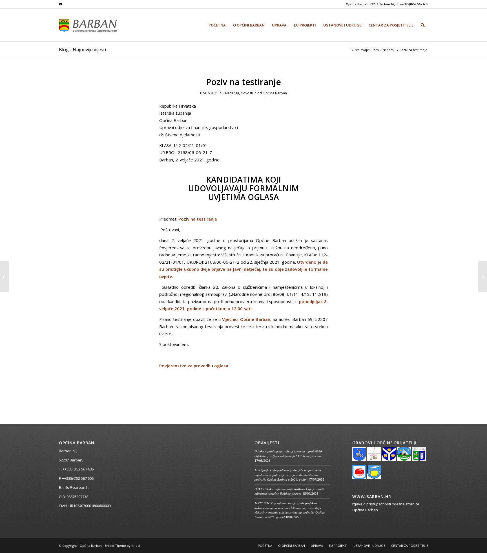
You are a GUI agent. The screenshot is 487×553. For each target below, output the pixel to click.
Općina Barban (275, 93)
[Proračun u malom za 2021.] (4, 276)
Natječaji (232, 93)
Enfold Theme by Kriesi (122, 545)
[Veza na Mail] (60, 4)
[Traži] (422, 25)
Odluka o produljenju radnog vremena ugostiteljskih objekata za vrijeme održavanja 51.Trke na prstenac (288, 453)
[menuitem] (217, 25)
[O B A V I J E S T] (482, 276)
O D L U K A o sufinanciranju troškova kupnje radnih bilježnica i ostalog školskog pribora (289, 491)
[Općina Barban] (94, 25)
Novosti (247, 93)
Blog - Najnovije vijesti (82, 49)
